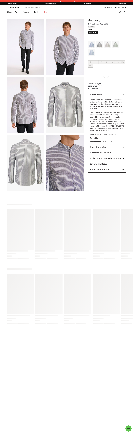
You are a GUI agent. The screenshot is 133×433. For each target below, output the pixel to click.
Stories (124, 7)
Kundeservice (108, 7)
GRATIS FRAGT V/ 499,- (50, 3)
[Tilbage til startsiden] (13, 7)
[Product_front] (65, 105)
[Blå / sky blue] (91, 52)
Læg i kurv (108, 77)
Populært (26, 12)
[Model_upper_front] (65, 47)
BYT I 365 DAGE (122, 3)
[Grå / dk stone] (99, 44)
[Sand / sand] (107, 44)
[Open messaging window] (128, 428)
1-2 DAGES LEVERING (12, 3)
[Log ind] (120, 12)
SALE (45, 12)
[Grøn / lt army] (115, 44)
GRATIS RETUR (87, 3)
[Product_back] (25, 163)
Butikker (117, 7)
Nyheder (9, 12)
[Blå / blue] (91, 44)
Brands (36, 12)
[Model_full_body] (25, 47)
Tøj (16, 12)
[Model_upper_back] (25, 105)
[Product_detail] (65, 163)
